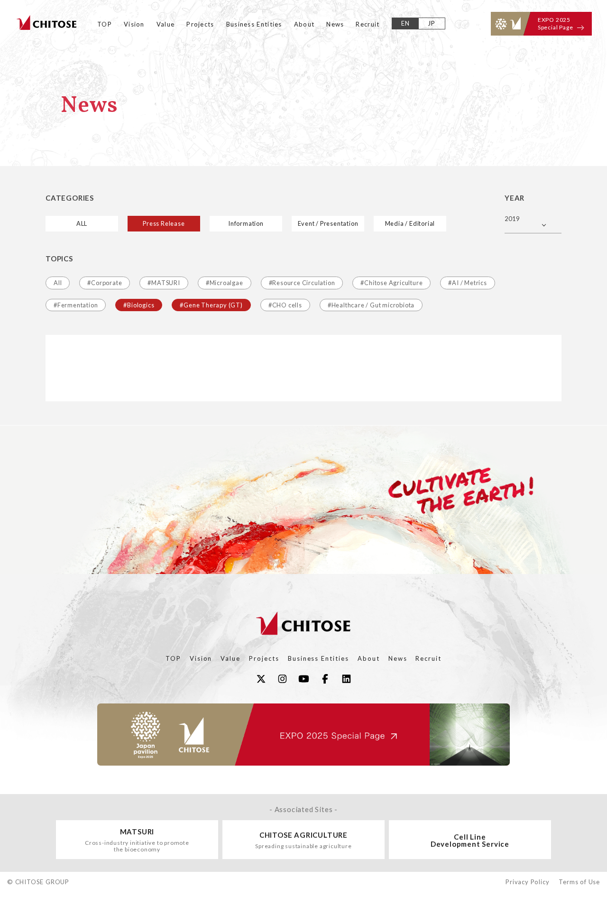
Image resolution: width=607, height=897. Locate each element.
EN (405, 23)
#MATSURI (163, 283)
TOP (104, 24)
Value (165, 24)
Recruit (367, 24)
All (58, 283)
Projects (200, 24)
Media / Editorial (410, 223)
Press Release (163, 223)
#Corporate (104, 283)
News (335, 24)
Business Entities (254, 24)
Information (246, 223)
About (304, 24)
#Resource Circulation (302, 283)
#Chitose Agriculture (391, 283)
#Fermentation (76, 305)
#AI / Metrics (467, 283)
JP (432, 23)
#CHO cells (285, 305)
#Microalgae (224, 283)
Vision (134, 24)
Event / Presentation (328, 223)
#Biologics (138, 305)
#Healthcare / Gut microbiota (371, 305)
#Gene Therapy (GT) (211, 305)
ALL (81, 223)
